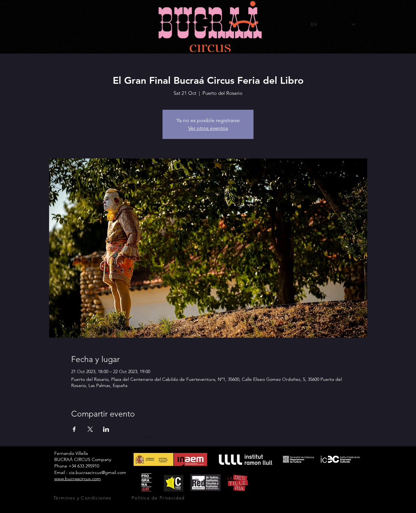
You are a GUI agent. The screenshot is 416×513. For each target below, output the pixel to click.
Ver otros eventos (208, 128)
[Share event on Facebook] (74, 429)
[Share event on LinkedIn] (106, 429)
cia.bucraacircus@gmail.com (97, 472)
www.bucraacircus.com (77, 479)
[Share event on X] (90, 429)
